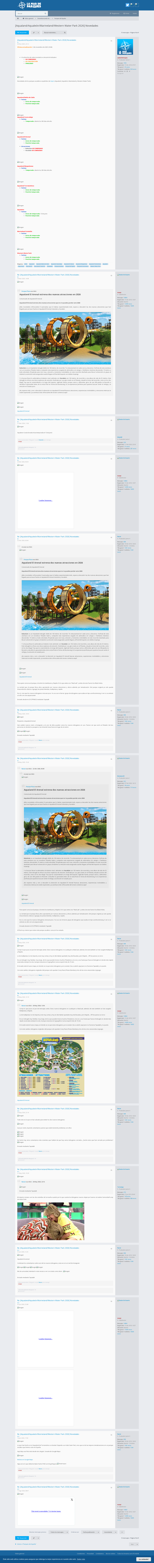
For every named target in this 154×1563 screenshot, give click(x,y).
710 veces (133, 787)
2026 (26, 264)
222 (125, 781)
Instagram (120, 73)
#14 (18, 1436)
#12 (18, 1250)
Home (135, 13)
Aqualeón (105, 264)
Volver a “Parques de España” (26, 1544)
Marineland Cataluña (39, 266)
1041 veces (128, 548)
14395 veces (128, 304)
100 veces (127, 1196)
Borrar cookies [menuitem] (110, 1554)
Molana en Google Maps (25, 1459)
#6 (18, 712)
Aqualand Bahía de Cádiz (43, 264)
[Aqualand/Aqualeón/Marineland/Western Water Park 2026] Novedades (56, 25)
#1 (18, 42)
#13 (18, 1302)
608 (125, 542)
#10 (18, 1111)
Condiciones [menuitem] (81, 1554)
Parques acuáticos (59, 266)
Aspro (52, 81)
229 (125, 442)
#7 (18, 760)
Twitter (129, 71)
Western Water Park (95, 266)
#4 (18, 460)
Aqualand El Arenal (69, 264)
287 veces (133, 448)
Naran (119, 536)
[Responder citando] (111, 40)
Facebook (127, 71)
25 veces (127, 67)
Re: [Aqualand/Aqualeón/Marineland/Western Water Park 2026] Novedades (48, 275)
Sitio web (125, 71)
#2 (18, 277)
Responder (23, 32)
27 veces (127, 446)
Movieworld (120, 776)
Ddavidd (119, 437)
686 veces (133, 1198)
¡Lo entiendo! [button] (144, 1559)
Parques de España (70, 266)
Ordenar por (83, 1532)
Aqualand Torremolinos (95, 264)
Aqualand (31, 264)
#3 (18, 421)
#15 (18, 1489)
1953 (125, 63)
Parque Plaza (26, 291)
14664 (125, 298)
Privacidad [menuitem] (90, 1554)
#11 (18, 1171)
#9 (18, 995)
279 (125, 1192)
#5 (18, 539)
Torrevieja (120, 1187)
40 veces (127, 785)
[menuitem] (126, 13)
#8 (18, 941)
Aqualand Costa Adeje (56, 264)
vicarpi (119, 292)
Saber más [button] (81, 1559)
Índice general (19, 1554)
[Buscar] (45, 13)
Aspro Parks (21, 266)
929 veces (133, 69)
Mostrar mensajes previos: (46, 1532)
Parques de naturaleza (82, 266)
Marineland (29, 266)
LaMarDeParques (122, 58)
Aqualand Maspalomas (81, 264)
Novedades (49, 266)
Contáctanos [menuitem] (100, 1554)
